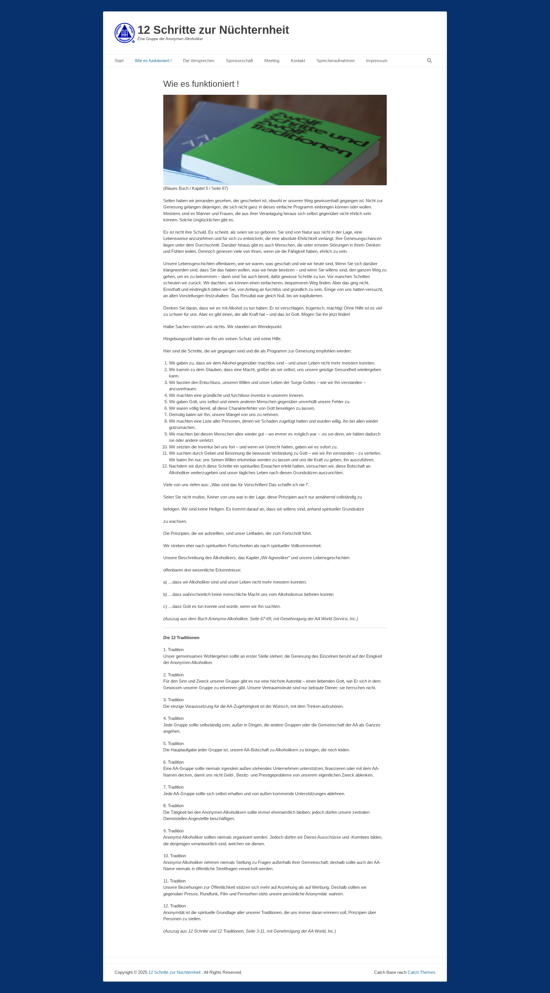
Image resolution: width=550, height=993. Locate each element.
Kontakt (298, 60)
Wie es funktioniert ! (153, 60)
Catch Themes (421, 972)
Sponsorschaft (239, 60)
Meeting (271, 60)
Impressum (377, 60)
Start (119, 60)
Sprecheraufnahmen (336, 60)
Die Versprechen (198, 60)
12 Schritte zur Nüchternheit (213, 29)
